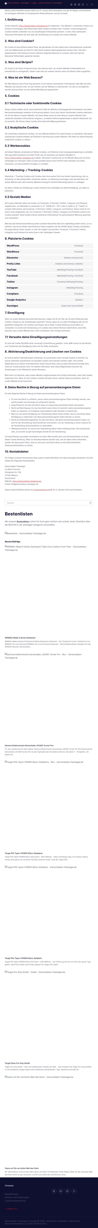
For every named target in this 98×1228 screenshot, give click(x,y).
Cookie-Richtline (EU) (15, 1200)
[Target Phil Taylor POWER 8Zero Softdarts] (49, 909)
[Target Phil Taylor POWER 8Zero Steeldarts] (49, 804)
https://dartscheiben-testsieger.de (33, 26)
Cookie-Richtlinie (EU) (37, 1223)
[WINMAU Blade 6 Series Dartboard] (49, 589)
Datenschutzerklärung (15, 1223)
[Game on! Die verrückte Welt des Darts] (49, 1119)
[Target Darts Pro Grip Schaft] (49, 1014)
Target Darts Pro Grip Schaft (17, 1063)
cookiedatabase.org (41, 490)
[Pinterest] (83, 4)
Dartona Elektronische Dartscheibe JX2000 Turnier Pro (29, 745)
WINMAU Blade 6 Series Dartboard (20, 638)
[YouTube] (75, 4)
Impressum (74, 1221)
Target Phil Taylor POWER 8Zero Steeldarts (24, 853)
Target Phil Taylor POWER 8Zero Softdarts (23, 958)
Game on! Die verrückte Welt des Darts (22, 1168)
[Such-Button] (90, 502)
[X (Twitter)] (79, 4)
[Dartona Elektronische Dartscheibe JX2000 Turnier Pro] (49, 697)
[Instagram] (71, 4)
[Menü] (92, 4)
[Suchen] (87, 4)
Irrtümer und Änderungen (17, 1197)
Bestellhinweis (11, 1194)
